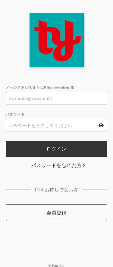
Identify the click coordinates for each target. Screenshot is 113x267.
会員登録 (56, 213)
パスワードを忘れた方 (56, 165)
